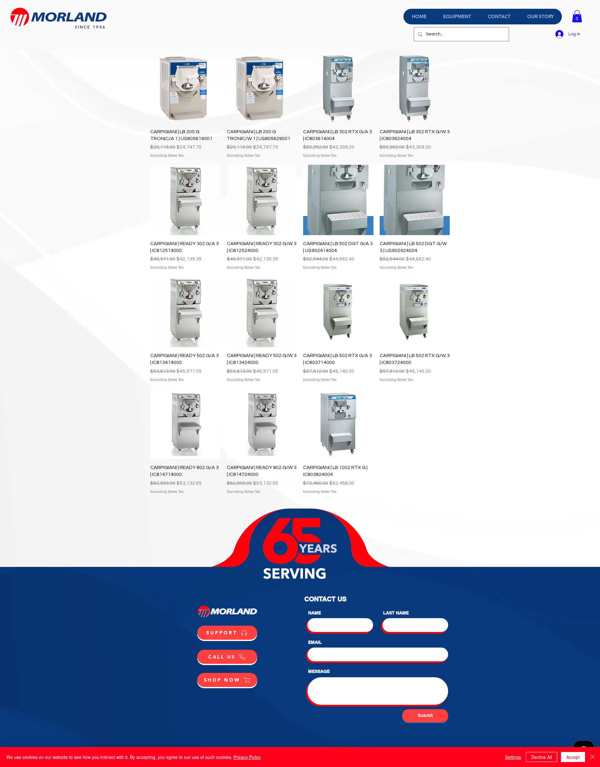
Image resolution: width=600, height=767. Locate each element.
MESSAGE (319, 671)
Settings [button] (513, 757)
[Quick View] (185, 88)
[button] (577, 16)
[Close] (592, 757)
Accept (573, 757)
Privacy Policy (247, 757)
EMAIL (315, 642)
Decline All (541, 757)
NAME (314, 613)
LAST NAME (396, 613)
